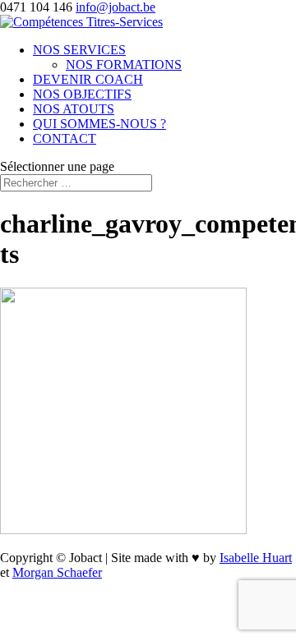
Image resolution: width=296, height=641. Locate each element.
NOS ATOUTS (73, 109)
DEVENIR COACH (88, 79)
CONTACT (64, 138)
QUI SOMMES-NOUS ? (99, 124)
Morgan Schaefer (57, 572)
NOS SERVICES (79, 50)
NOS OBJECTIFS (82, 94)
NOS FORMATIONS (124, 64)
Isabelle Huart (256, 558)
